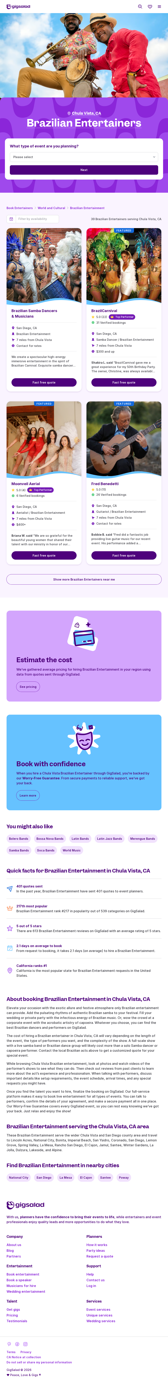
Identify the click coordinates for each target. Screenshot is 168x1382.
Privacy (25, 1352)
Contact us (95, 1280)
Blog (10, 1250)
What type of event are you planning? (44, 146)
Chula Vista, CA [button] (86, 113)
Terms (11, 1352)
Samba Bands (19, 850)
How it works (96, 1245)
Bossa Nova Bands (50, 838)
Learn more (28, 795)
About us (14, 1245)
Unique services (99, 1315)
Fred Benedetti (105, 484)
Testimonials (17, 1321)
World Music (72, 850)
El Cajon (86, 1177)
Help (90, 1274)
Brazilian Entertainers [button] (84, 123)
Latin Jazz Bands (109, 838)
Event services (98, 1309)
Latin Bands (80, 838)
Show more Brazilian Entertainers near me (84, 579)
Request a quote (99, 1256)
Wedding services (100, 1321)
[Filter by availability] (37, 219)
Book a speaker (19, 1280)
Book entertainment (23, 1274)
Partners (14, 1256)
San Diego (43, 1177)
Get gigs (13, 1309)
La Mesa (66, 1177)
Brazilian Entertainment (87, 208)
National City (18, 1177)
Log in (91, 1286)
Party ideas (95, 1250)
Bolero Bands (18, 838)
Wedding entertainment (26, 1291)
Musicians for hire (21, 1286)
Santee (105, 1177)
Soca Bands (45, 850)
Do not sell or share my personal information (39, 1362)
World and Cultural (51, 208)
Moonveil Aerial (25, 484)
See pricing (28, 686)
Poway (124, 1177)
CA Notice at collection (24, 1357)
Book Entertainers (20, 208)
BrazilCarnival (104, 311)
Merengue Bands (142, 838)
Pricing (12, 1315)
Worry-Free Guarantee (41, 778)
